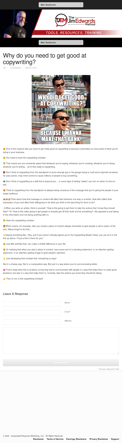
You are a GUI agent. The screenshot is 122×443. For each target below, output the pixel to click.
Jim (4, 67)
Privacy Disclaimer (99, 439)
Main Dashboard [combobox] (48, 4)
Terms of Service (55, 439)
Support (115, 439)
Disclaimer (38, 439)
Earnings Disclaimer (76, 439)
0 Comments (15, 67)
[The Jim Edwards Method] (61, 36)
